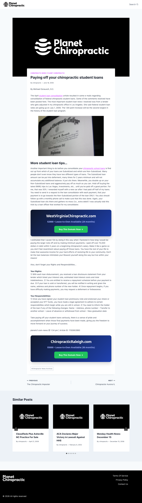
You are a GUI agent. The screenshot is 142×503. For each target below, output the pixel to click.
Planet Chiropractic (56, 73)
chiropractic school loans (94, 168)
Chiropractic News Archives (42, 369)
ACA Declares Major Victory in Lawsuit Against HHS (71, 437)
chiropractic (37, 83)
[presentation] (31, 417)
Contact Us (123, 484)
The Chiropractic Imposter (38, 383)
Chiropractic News (38, 73)
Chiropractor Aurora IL (105, 383)
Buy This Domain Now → (71, 229)
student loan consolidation (51, 96)
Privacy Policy (122, 480)
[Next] (126, 428)
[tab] (66, 453)
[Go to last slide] (16, 428)
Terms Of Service (120, 476)
